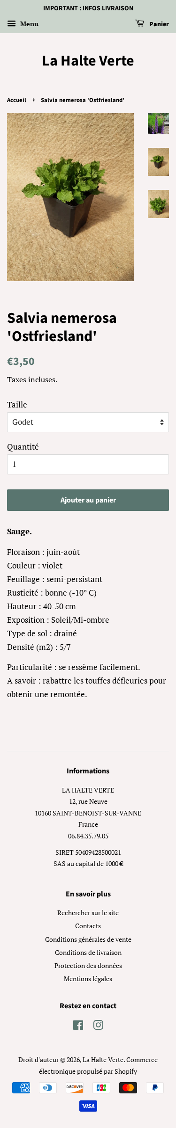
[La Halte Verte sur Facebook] (78, 1026)
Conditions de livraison (88, 952)
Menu (28, 23)
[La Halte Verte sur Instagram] (98, 1026)
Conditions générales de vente (88, 939)
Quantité (23, 446)
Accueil (16, 100)
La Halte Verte (88, 61)
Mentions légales (88, 978)
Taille (17, 404)
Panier (158, 24)
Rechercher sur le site (88, 912)
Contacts (88, 925)
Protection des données (88, 965)
